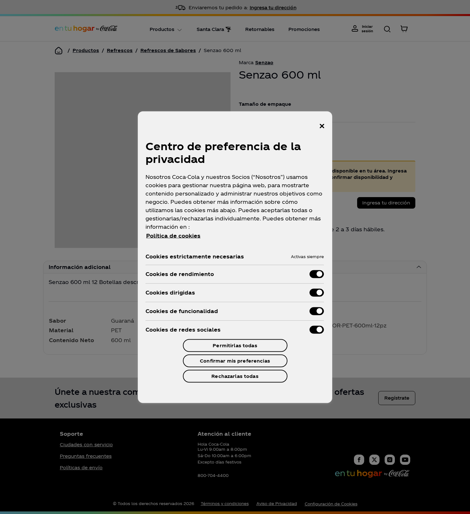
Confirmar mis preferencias (235, 360)
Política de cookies (173, 235)
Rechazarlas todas (234, 376)
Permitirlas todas (235, 345)
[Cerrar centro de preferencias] (322, 126)
